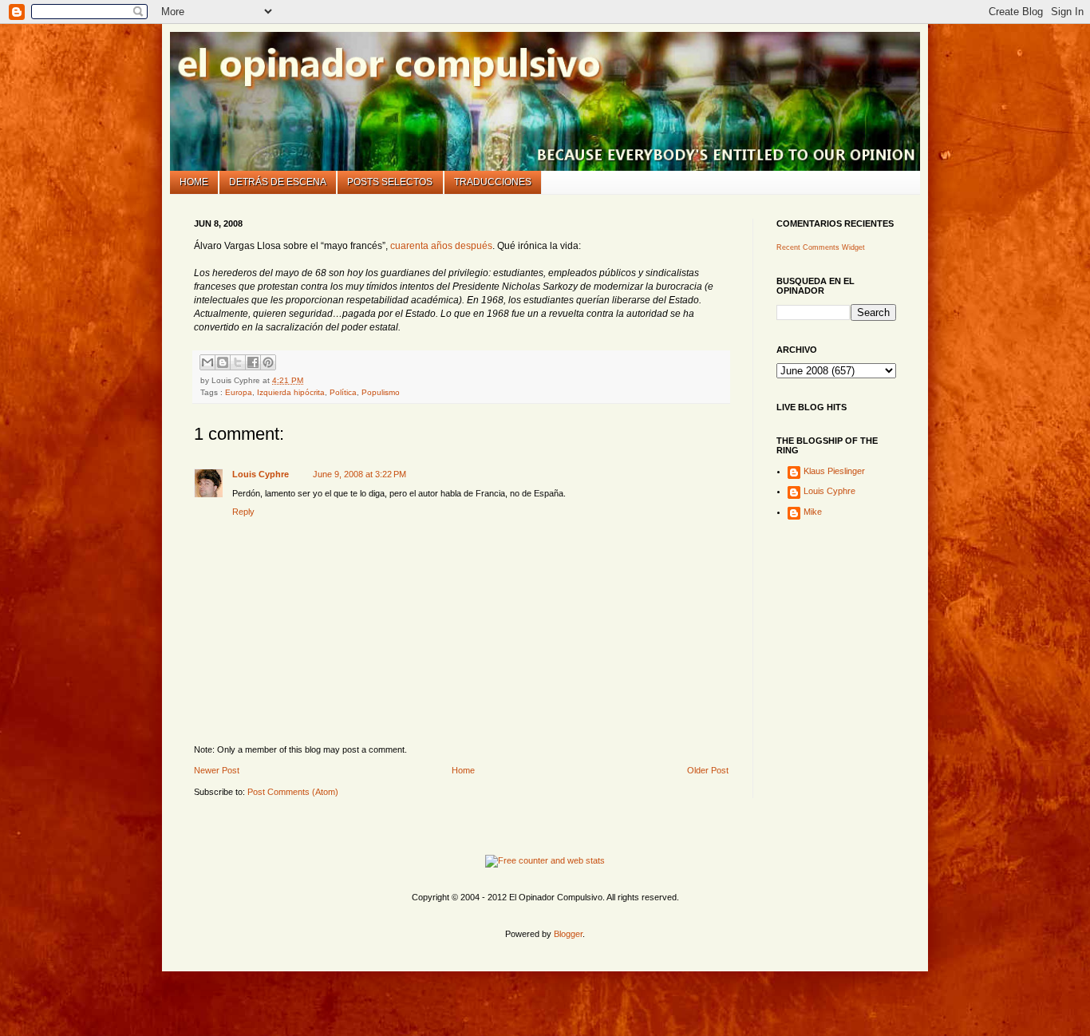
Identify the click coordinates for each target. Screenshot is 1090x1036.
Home (194, 182)
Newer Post (216, 770)
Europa (238, 392)
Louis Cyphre (260, 474)
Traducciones (492, 182)
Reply (243, 511)
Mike (813, 511)
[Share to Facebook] (253, 362)
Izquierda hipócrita (291, 392)
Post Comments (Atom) (292, 792)
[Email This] (207, 362)
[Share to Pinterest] (268, 362)
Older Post (708, 770)
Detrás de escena (277, 182)
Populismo (380, 392)
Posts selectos (389, 182)
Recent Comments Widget (820, 247)
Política (343, 392)
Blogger (568, 934)
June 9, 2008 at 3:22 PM (359, 474)
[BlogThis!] (223, 362)
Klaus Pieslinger (834, 471)
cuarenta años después (441, 245)
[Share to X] (238, 362)
